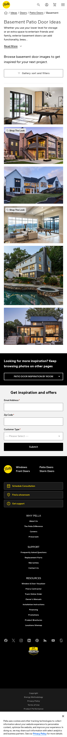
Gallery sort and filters (33, 73)
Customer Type (11, 429)
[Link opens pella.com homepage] (8, 469)
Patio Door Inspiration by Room (37, 376)
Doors (23, 12)
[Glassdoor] (61, 640)
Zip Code (8, 415)
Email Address (11, 400)
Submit (33, 446)
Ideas (14, 12)
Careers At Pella (20, 667)
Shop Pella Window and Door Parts (31, 671)
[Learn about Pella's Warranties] (34, 651)
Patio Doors (36, 12)
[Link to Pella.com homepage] (6, 4)
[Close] (63, 716)
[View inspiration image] (33, 105)
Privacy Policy (40, 733)
